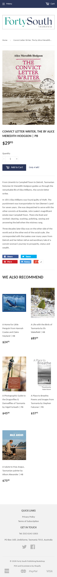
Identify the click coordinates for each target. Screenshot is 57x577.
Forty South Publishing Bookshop (31, 561)
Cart (52, 4)
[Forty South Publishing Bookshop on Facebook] (32, 548)
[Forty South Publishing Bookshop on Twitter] (24, 548)
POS (15, 566)
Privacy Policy (28, 517)
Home (4, 40)
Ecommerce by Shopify (31, 566)
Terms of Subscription (28, 521)
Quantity (6, 153)
